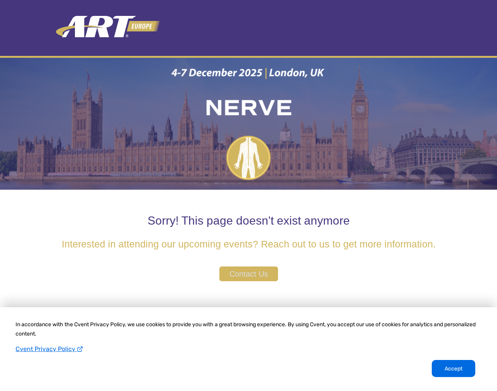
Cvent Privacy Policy (46, 349)
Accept (453, 368)
